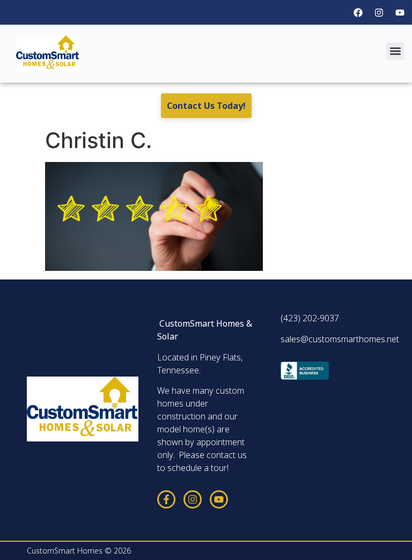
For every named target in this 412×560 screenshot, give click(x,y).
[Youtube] (400, 12)
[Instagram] (379, 12)
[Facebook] (358, 12)
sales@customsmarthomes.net (340, 339)
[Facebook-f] (166, 499)
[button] (395, 51)
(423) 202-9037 (310, 318)
